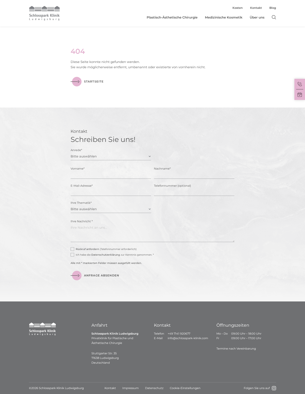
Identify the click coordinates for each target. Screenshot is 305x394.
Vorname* (78, 168)
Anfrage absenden (101, 275)
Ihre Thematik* (81, 202)
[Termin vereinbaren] (299, 94)
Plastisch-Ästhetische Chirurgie (172, 17)
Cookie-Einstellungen (185, 388)
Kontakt (256, 8)
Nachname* (162, 168)
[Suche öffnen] (272, 17)
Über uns (257, 17)
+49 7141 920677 (179, 333)
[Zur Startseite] (60, 13)
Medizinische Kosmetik (223, 17)
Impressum (130, 388)
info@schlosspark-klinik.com (188, 338)
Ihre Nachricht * (82, 221)
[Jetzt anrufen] (299, 84)
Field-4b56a (32, 133)
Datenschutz (154, 388)
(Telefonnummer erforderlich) (106, 249)
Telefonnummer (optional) (172, 185)
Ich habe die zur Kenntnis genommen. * (115, 254)
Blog (272, 8)
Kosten (237, 8)
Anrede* (76, 150)
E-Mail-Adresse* (82, 185)
